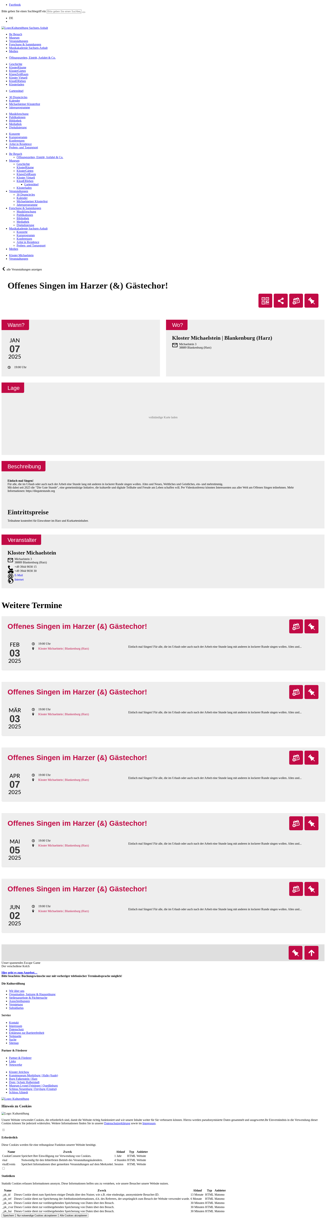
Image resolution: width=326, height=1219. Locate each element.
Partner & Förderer (20, 1057)
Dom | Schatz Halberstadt (24, 1082)
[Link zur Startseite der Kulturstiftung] (15, 1098)
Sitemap (14, 1043)
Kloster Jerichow (19, 1072)
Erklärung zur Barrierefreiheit (26, 1032)
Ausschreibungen (19, 1001)
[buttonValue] (83, 12)
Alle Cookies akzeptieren (73, 1215)
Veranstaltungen (18, 258)
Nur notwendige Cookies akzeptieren (37, 1215)
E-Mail (19, 575)
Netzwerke (15, 1064)
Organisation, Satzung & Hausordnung (32, 994)
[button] (163, 419)
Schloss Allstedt (18, 1092)
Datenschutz (16, 1029)
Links (12, 1061)
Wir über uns (16, 990)
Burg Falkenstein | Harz (23, 1078)
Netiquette (15, 1036)
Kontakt (14, 1022)
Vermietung (16, 1004)
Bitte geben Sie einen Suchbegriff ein (24, 11)
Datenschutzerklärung (117, 1123)
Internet (19, 579)
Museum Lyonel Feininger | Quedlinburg (33, 1085)
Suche (12, 1039)
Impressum (15, 1026)
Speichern (8, 1215)
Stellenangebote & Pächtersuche (28, 997)
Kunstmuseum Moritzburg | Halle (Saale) (33, 1075)
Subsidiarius (16, 1007)
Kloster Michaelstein (21, 255)
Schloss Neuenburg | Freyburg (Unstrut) (33, 1089)
